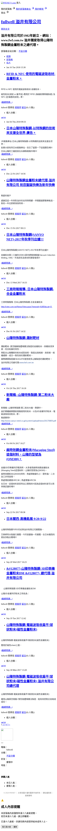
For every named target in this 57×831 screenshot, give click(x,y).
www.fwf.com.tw (26, 362)
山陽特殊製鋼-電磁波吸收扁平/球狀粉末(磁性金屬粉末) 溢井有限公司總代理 (30, 681)
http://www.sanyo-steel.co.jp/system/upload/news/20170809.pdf (28, 421)
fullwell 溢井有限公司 (21, 21)
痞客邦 (18, 107)
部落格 (9, 60)
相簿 (8, 56)
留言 (24, 107)
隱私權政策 (47, 793)
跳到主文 (5, 29)
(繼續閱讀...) (6, 102)
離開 (15, 827)
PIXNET (12, 793)
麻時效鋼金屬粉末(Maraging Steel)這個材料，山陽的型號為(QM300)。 (30, 454)
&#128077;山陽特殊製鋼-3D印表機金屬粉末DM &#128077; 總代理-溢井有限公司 (30, 573)
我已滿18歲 (6, 827)
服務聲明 (28, 796)
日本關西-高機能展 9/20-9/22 (26, 518)
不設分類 (23, 51)
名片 (8, 63)
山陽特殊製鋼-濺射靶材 (22, 338)
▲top (3, 117)
